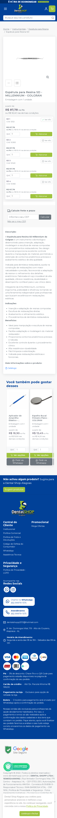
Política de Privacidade (37, 806)
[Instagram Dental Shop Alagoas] (13, 589)
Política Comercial (12, 533)
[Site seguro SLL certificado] (16, 750)
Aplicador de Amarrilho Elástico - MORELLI (15, 418)
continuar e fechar (29, 813)
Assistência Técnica (12, 554)
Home (6, 29)
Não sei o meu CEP (16, 221)
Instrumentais (19, 29)
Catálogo (12, 368)
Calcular (45, 217)
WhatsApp (8, 550)
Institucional (9, 529)
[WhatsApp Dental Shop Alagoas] (6, 589)
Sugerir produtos (14, 489)
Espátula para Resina (38, 29)
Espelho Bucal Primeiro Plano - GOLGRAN (40, 418)
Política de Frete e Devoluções (12, 538)
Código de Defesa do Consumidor (13, 545)
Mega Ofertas (38, 526)
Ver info (48, 120)
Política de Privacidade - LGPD (14, 571)
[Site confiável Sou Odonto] (16, 767)
